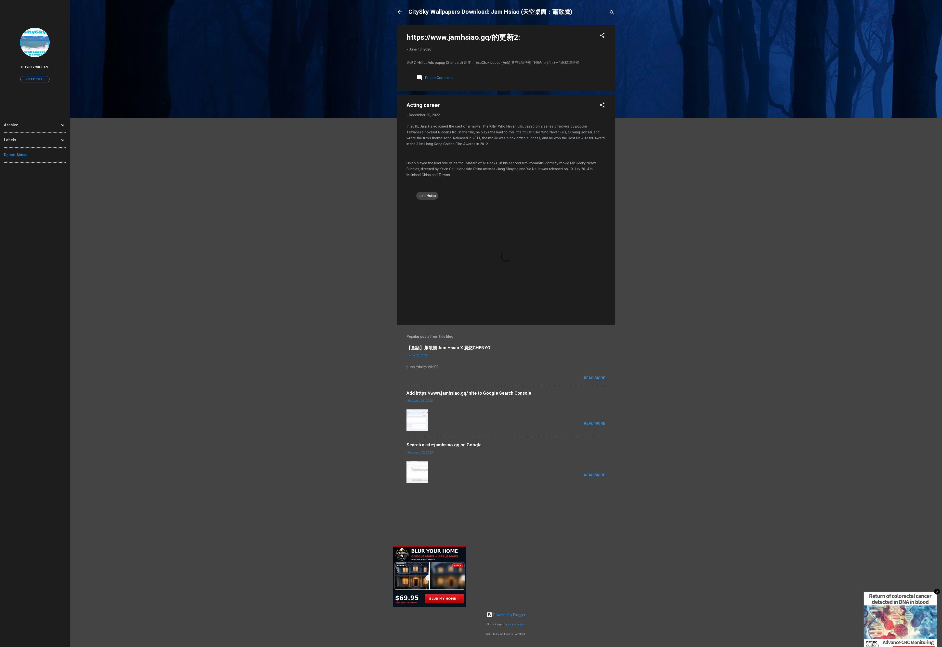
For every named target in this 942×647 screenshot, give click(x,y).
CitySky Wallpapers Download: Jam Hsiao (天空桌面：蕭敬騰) (490, 11)
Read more (594, 378)
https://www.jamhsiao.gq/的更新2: (463, 37)
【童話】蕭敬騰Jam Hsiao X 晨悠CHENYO (448, 347)
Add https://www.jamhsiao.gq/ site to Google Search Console (468, 393)
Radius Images (516, 624)
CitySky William (35, 67)
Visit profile (35, 79)
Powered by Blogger (508, 615)
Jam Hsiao (427, 196)
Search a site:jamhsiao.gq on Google (444, 444)
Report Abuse (15, 155)
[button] (602, 36)
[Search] (612, 13)
